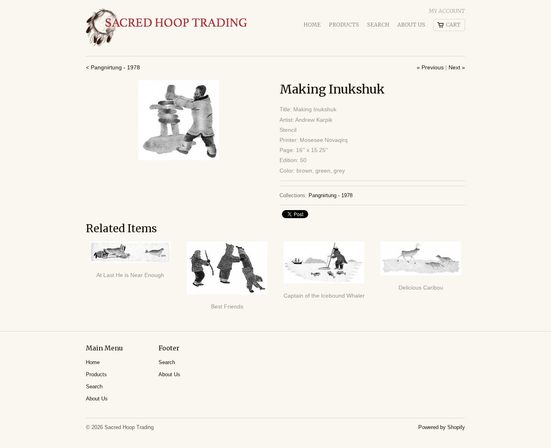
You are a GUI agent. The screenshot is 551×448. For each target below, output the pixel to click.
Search (378, 24)
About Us (411, 24)
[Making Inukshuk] (178, 120)
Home (312, 24)
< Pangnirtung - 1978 (113, 67)
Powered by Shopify (441, 427)
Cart (453, 24)
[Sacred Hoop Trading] (166, 28)
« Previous (430, 67)
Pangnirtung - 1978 (331, 195)
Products (344, 24)
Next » (457, 67)
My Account (447, 11)
